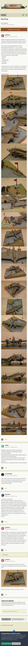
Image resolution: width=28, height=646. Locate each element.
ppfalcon (6, 23)
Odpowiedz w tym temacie (14, 29)
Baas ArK (7, 494)
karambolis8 (8, 473)
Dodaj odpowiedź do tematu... (11, 611)
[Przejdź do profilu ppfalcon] (2, 35)
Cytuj (6, 439)
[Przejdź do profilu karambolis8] (2, 474)
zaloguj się (18, 603)
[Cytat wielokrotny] (2, 439)
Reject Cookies (16, 643)
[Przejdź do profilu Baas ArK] (2, 495)
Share (6, 619)
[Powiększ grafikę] (14, 83)
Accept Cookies (7, 643)
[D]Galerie (12, 24)
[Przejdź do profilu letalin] (2, 446)
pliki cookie (18, 635)
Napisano (11, 36)
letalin (7, 445)
